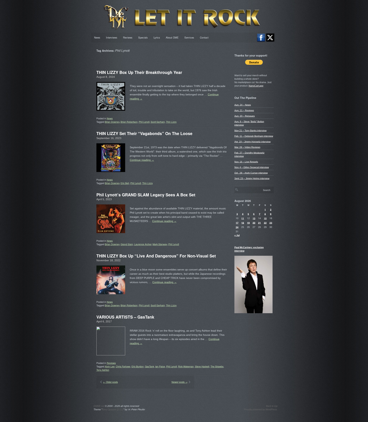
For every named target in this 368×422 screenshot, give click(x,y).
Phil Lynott (144, 121)
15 (265, 218)
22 (265, 222)
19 (248, 222)
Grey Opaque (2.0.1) (112, 409)
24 (237, 227)
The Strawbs (216, 366)
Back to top (272, 406)
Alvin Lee (110, 366)
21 (259, 222)
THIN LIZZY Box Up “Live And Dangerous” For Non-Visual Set (156, 256)
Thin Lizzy (171, 121)
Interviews (111, 37)
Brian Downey (112, 121)
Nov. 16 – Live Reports (246, 161)
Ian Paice (160, 366)
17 (237, 222)
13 (254, 218)
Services (189, 37)
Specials (143, 37)
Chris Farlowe (123, 366)
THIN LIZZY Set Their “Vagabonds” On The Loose (144, 133)
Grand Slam (127, 244)
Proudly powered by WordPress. (261, 409)
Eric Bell (125, 183)
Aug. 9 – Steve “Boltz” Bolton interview (249, 123)
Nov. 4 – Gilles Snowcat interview (251, 167)
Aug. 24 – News (242, 104)
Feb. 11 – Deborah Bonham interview (253, 136)
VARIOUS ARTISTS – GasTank (125, 317)
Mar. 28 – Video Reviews (247, 147)
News (97, 37)
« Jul (237, 235)
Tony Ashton (102, 369)
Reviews (127, 37)
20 (254, 222)
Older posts (110, 381)
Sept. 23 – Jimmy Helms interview (251, 178)
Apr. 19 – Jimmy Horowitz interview (252, 141)
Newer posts (179, 381)
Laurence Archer (142, 244)
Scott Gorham (158, 121)
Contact (204, 37)
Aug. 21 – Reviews (244, 110)
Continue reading (142, 159)
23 (270, 222)
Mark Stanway (160, 244)
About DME (172, 37)
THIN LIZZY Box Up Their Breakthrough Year (139, 72)
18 (242, 222)
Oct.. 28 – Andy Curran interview (251, 172)
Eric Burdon (137, 366)
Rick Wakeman (186, 366)
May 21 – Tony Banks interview (250, 130)
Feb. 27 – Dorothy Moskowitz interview (249, 154)
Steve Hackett (202, 366)
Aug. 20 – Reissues (244, 116)
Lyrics (157, 37)
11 (242, 218)
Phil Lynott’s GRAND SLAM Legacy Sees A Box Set (145, 194)
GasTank (149, 366)
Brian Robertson (129, 121)
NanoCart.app (256, 85)
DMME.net (99, 406)
